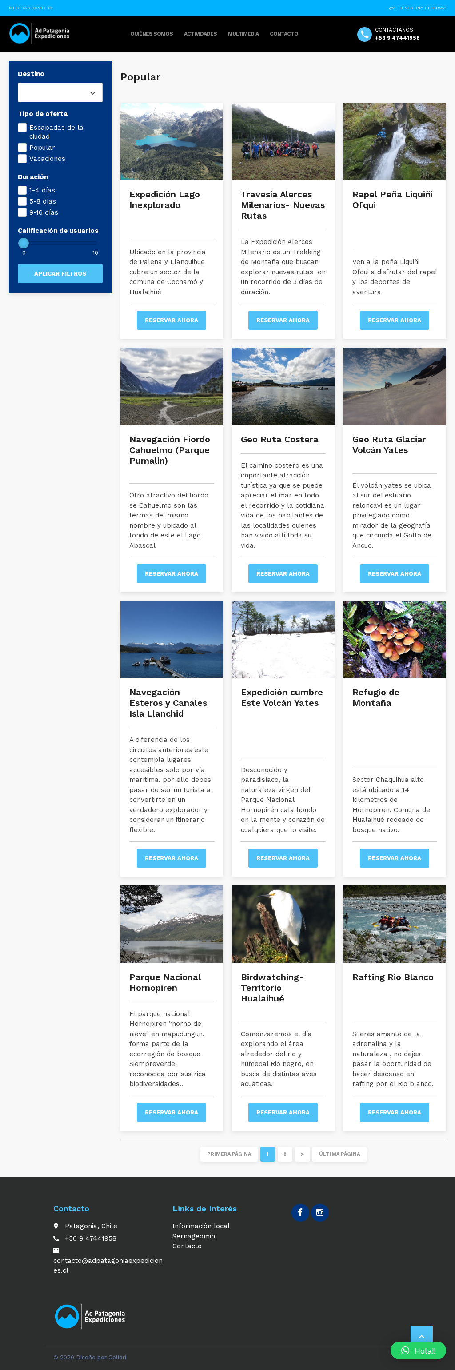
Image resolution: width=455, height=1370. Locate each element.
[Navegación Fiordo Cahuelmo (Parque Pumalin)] (171, 386)
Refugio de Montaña (375, 697)
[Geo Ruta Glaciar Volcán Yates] (394, 386)
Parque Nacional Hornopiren (165, 982)
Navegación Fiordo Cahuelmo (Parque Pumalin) (169, 450)
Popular (42, 148)
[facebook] (300, 1213)
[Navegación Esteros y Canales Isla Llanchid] (171, 639)
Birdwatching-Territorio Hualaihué (272, 988)
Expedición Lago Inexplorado (164, 199)
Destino (31, 74)
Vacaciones (47, 159)
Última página (339, 1154)
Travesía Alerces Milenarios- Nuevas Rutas (283, 205)
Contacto (284, 34)
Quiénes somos (151, 34)
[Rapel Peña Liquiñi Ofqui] (394, 141)
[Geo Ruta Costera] (283, 386)
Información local (201, 1226)
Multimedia (243, 34)
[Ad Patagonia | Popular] (40, 33)
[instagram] (320, 1213)
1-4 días (42, 190)
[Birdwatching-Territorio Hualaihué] (283, 923)
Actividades (200, 34)
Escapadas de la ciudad (56, 132)
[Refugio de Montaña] (394, 639)
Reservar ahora (171, 320)
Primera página (229, 1154)
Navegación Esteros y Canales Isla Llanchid (168, 703)
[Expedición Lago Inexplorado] (171, 141)
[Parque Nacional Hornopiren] (171, 923)
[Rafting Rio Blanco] (394, 923)
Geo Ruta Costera (280, 439)
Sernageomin (193, 1236)
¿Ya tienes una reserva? (417, 7)
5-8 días (42, 201)
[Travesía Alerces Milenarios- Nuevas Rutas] (283, 141)
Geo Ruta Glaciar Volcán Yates (389, 444)
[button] (418, 1350)
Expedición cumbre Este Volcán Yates (282, 697)
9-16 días (43, 212)
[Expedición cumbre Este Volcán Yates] (283, 639)
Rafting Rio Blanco (393, 977)
